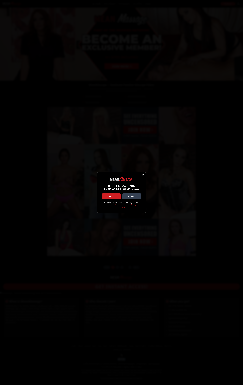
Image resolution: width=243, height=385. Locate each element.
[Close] (143, 175)
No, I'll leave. (121, 207)
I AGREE (111, 196)
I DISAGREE (131, 196)
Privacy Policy (135, 205)
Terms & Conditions (117, 205)
